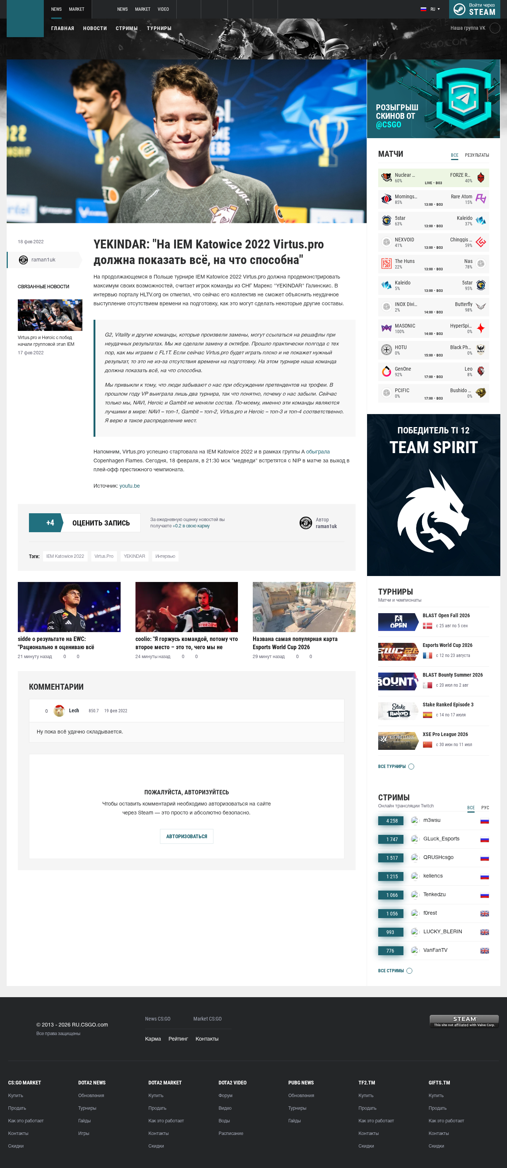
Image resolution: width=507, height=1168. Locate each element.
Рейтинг (178, 1039)
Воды (224, 1121)
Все (454, 155)
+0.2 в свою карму (191, 526)
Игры (83, 1134)
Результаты (477, 155)
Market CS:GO (207, 1018)
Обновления (91, 1096)
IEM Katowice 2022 (65, 556)
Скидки (16, 1146)
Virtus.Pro (104, 556)
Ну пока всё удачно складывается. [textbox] (80, 732)
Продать (17, 1108)
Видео (225, 1108)
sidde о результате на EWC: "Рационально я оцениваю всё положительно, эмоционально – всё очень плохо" (63, 643)
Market (76, 9)
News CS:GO (157, 1018)
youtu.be (130, 486)
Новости (95, 28)
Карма (153, 1039)
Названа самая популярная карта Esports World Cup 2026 (295, 643)
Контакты (207, 1039)
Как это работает (26, 1121)
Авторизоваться (186, 836)
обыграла (318, 452)
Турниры (159, 28)
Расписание (231, 1134)
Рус (485, 807)
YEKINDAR (134, 556)
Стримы (127, 28)
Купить (15, 1096)
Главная (62, 28)
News (56, 9)
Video (163, 9)
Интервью (165, 556)
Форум (225, 1096)
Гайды (84, 1121)
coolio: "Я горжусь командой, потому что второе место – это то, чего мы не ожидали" (186, 643)
